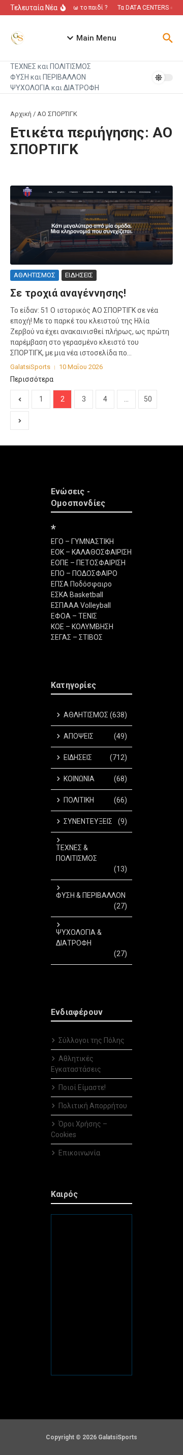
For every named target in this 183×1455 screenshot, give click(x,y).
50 (148, 399)
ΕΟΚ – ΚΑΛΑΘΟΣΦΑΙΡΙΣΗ (91, 552)
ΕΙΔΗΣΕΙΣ (79, 275)
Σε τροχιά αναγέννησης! (68, 293)
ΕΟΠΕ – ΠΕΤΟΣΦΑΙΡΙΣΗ (88, 563)
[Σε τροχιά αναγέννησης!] (91, 225)
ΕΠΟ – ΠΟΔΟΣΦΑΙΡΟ (84, 573)
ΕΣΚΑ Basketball (77, 595)
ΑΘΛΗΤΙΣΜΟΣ (34, 275)
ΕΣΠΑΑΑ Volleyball (81, 605)
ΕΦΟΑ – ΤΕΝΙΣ (74, 616)
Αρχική (21, 114)
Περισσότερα (31, 379)
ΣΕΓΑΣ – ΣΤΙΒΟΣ (77, 637)
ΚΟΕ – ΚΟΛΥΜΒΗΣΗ (82, 627)
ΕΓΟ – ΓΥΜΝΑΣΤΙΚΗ (82, 541)
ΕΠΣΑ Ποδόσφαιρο (81, 584)
